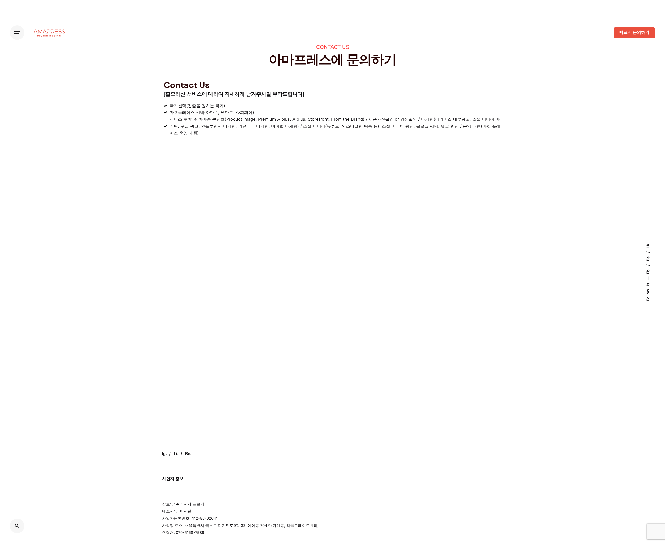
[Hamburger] (17, 32)
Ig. (164, 453)
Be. (647, 257)
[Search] (17, 526)
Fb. (647, 270)
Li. (176, 453)
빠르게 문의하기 (634, 32)
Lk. (647, 245)
